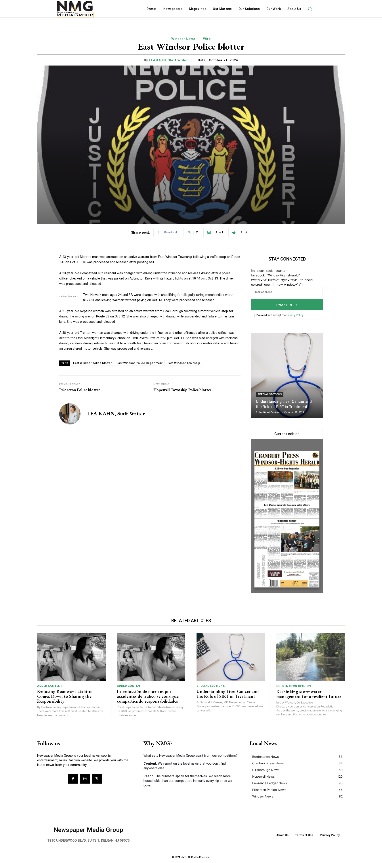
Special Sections (270, 394)
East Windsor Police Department (140, 363)
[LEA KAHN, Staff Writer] (69, 413)
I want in (284, 304)
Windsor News (183, 39)
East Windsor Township (184, 363)
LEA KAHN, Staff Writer (168, 60)
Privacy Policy (294, 315)
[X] (97, 779)
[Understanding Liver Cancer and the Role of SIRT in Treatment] (287, 375)
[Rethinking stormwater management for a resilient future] (310, 657)
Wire (207, 39)
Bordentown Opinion (293, 686)
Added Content (49, 685)
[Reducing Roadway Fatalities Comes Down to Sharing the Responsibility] (71, 657)
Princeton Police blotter (79, 389)
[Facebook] (73, 779)
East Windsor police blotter (92, 363)
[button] (310, 9)
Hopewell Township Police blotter (182, 389)
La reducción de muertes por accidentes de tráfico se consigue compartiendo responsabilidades (148, 696)
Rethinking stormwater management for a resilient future (308, 694)
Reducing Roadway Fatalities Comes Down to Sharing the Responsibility (64, 696)
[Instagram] (85, 779)
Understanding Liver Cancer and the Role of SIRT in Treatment (228, 694)
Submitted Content (268, 412)
